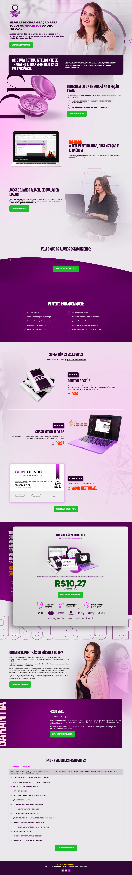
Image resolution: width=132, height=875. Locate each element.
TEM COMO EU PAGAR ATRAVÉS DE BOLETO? (28, 836)
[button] (10, 260)
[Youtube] (66, 870)
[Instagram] (69, 870)
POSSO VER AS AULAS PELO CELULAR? (26, 809)
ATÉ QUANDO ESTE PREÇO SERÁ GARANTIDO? (28, 805)
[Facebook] (63, 870)
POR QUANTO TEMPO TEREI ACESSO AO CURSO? (29, 795)
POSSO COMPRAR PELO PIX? (23, 831)
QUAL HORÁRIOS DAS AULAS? (23, 800)
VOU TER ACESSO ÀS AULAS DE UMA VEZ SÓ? (28, 822)
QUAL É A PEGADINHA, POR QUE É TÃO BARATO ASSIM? (32, 782)
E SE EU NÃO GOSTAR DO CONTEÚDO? (26, 813)
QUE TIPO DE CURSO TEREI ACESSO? (25, 787)
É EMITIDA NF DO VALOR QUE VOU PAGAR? (27, 840)
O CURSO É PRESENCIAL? (21, 767)
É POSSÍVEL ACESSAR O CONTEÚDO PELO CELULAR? (31, 777)
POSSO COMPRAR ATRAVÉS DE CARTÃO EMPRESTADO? (32, 827)
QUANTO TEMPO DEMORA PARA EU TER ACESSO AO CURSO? (34, 818)
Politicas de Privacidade (66, 865)
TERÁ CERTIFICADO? (20, 791)
